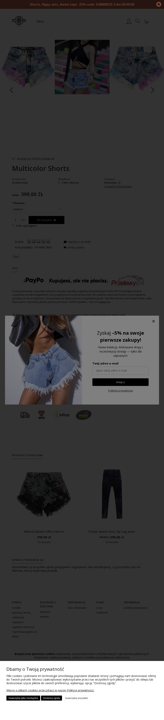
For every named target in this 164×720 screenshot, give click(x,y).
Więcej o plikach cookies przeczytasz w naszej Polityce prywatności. (50, 690)
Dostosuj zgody (51, 698)
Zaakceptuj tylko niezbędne (23, 698)
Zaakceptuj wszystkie (76, 698)
